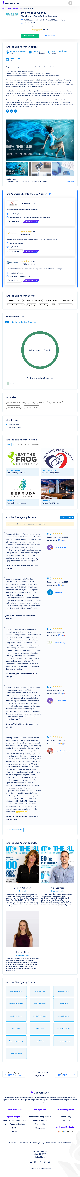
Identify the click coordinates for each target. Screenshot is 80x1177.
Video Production (67, 300)
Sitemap (12, 1143)
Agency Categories (14, 1117)
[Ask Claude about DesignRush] (59, 1131)
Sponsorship (40, 1124)
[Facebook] (40, 1162)
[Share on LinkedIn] (11, 111)
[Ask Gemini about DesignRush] (63, 1131)
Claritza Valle (60, 547)
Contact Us (65, 1120)
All (8, 445)
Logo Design (31, 305)
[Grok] (72, 1131)
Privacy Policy (38, 1143)
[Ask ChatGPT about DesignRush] (68, 1131)
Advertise (14, 1132)
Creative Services (65, 305)
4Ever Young (60, 642)
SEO (53, 305)
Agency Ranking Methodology (14, 1120)
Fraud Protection (64, 1143)
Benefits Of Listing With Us (40, 1117)
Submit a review (66, 517)
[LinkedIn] (31, 1162)
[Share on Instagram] (15, 111)
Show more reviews (14, 830)
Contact (48, 36)
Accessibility (51, 1143)
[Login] (70, 3)
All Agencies (40, 1128)
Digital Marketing (13, 300)
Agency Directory (13, 8)
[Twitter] (45, 1162)
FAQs (14, 1128)
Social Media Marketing (15, 305)
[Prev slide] (18, 350)
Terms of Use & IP (24, 1143)
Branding (38, 300)
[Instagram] (35, 1162)
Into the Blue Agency (33, 12)
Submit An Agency (40, 1120)
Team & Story (65, 1117)
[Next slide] (61, 350)
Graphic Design (51, 300)
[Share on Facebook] (7, 111)
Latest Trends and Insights (14, 1124)
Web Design (27, 300)
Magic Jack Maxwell (63, 751)
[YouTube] (49, 1162)
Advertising (44, 305)
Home (4, 8)
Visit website (29, 36)
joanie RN (58, 592)
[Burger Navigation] (76, 3)
